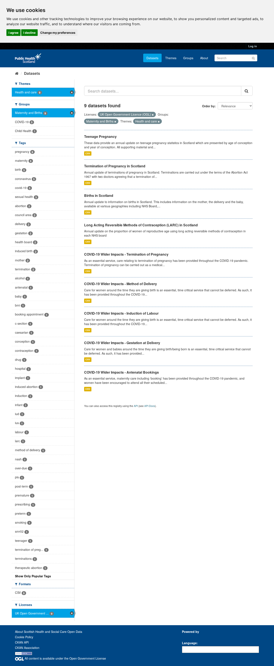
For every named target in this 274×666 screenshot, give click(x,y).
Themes (170, 58)
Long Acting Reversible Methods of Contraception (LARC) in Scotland (141, 224)
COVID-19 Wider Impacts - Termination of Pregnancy (126, 254)
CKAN (189, 636)
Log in (252, 46)
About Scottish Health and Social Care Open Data (48, 631)
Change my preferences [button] (57, 32)
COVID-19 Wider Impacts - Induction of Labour (121, 313)
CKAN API (22, 642)
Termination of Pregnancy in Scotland (114, 166)
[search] (247, 91)
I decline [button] (29, 32)
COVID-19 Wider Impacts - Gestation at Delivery (122, 342)
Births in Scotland (98, 195)
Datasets (152, 58)
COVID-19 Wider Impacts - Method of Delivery (120, 283)
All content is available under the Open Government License (65, 658)
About (204, 58)
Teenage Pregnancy (100, 136)
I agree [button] (13, 32)
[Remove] (153, 114)
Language (189, 643)
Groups (188, 58)
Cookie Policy (24, 637)
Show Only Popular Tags (33, 576)
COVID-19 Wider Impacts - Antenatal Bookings (121, 372)
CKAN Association (27, 647)
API (136, 406)
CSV (87, 153)
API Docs (149, 406)
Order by (208, 106)
